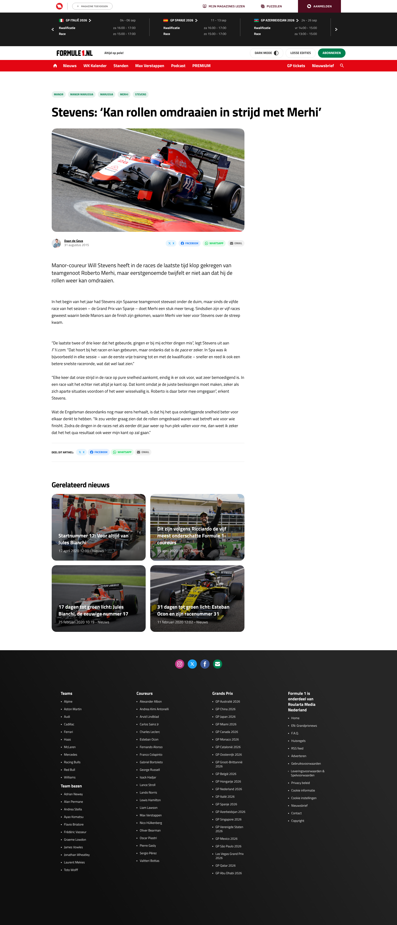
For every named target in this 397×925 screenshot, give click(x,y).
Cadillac (69, 724)
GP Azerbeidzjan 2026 (230, 812)
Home (295, 718)
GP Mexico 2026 (227, 839)
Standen (120, 65)
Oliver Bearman (150, 831)
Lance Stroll (147, 785)
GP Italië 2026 (225, 797)
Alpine (68, 702)
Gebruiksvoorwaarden (306, 764)
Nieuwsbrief (323, 65)
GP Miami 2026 (226, 724)
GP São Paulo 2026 (228, 846)
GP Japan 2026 (225, 717)
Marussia (106, 94)
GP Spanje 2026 (226, 804)
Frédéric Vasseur (75, 832)
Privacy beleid (300, 783)
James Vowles (73, 847)
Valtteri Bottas (149, 861)
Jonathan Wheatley (77, 855)
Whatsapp (216, 243)
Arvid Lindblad (149, 717)
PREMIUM (201, 65)
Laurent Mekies (74, 862)
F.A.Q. (295, 733)
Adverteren (298, 756)
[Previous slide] (52, 29)
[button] (319, 6)
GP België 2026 (226, 774)
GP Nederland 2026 (229, 789)
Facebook (191, 243)
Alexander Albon (151, 702)
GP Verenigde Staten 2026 (229, 829)
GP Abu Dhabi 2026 (229, 873)
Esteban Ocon (149, 740)
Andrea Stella (73, 809)
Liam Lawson (148, 808)
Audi (67, 717)
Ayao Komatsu (74, 817)
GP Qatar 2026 (225, 866)
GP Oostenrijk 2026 (229, 755)
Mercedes (70, 755)
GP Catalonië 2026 (228, 747)
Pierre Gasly (148, 846)
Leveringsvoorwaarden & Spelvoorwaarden (308, 773)
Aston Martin (73, 709)
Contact (296, 813)
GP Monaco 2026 (227, 740)
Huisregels (298, 741)
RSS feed (297, 748)
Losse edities (300, 53)
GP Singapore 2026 (228, 819)
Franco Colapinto (151, 755)
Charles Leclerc (150, 732)
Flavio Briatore (74, 825)
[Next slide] (337, 29)
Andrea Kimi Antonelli (154, 709)
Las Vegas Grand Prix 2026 (230, 856)
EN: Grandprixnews (304, 726)
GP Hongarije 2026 (228, 782)
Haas (67, 740)
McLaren (70, 747)
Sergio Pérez (148, 853)
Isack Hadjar (148, 777)
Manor (58, 94)
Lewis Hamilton (150, 800)
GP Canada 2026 (227, 732)
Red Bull (69, 770)
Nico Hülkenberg (151, 823)
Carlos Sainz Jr (149, 724)
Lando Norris (148, 793)
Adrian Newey (73, 794)
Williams (70, 777)
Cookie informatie (303, 791)
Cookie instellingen (304, 798)
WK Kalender (95, 65)
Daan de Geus (73, 240)
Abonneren (332, 53)
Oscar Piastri (148, 838)
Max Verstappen (149, 65)
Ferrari (68, 732)
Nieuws (70, 65)
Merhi (124, 94)
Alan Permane (73, 802)
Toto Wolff (71, 870)
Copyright (297, 821)
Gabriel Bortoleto (151, 762)
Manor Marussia (81, 94)
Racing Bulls (72, 762)
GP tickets (296, 65)
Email (238, 243)
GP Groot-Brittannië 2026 (229, 764)
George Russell (150, 770)
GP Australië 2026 (228, 702)
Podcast (178, 65)
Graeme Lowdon (75, 840)
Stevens (140, 94)
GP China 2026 (225, 709)
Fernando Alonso (151, 747)
